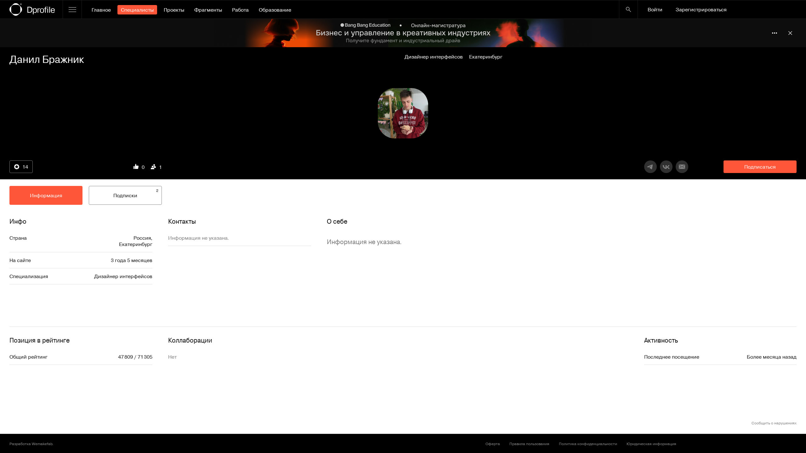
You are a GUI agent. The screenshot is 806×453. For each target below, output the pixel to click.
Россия (142, 237)
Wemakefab (42, 443)
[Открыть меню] (72, 9)
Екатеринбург (485, 56)
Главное (101, 9)
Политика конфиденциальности (588, 443)
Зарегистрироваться (701, 9)
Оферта (492, 443)
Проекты (174, 9)
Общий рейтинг (28, 357)
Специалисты (137, 9)
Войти (655, 9)
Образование (275, 9)
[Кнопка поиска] (628, 9)
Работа (240, 9)
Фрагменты (208, 9)
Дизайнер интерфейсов (434, 56)
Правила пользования (529, 443)
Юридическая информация (651, 443)
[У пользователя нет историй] (403, 113)
